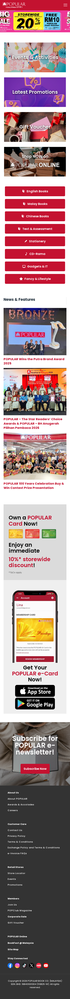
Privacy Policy (16, 836)
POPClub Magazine (20, 910)
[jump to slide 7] (41, 28)
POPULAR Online (17, 936)
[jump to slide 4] (29, 28)
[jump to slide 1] (18, 28)
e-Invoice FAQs (17, 853)
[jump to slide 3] (26, 28)
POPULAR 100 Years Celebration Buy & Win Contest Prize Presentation (34, 485)
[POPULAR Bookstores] (14, 5)
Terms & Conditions (20, 841)
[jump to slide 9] (48, 28)
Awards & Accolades (21, 804)
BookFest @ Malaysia (21, 943)
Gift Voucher (16, 922)
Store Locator (16, 873)
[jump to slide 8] (44, 28)
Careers (13, 810)
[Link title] (35, 331)
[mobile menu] (65, 5)
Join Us (12, 904)
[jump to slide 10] (52, 28)
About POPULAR (17, 798)
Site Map (13, 949)
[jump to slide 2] (22, 28)
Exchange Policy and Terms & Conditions (34, 847)
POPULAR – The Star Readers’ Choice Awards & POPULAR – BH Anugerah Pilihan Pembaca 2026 (33, 423)
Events (12, 879)
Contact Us (15, 830)
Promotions (15, 884)
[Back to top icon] (63, 992)
